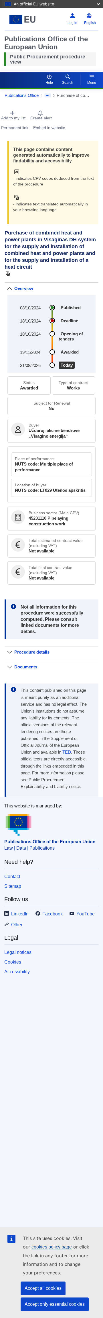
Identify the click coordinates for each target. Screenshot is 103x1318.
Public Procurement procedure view (47, 59)
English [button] (90, 23)
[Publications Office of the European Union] (22, 19)
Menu (91, 83)
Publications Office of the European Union (50, 841)
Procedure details (31, 652)
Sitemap (12, 886)
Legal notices (17, 952)
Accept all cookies (43, 1288)
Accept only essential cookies (55, 1304)
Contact (12, 876)
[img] (18, 171)
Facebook (52, 913)
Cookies (12, 962)
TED (66, 752)
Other (16, 924)
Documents (25, 666)
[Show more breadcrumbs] (47, 95)
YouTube (85, 913)
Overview (23, 288)
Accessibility (17, 971)
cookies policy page (51, 1246)
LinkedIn (20, 913)
